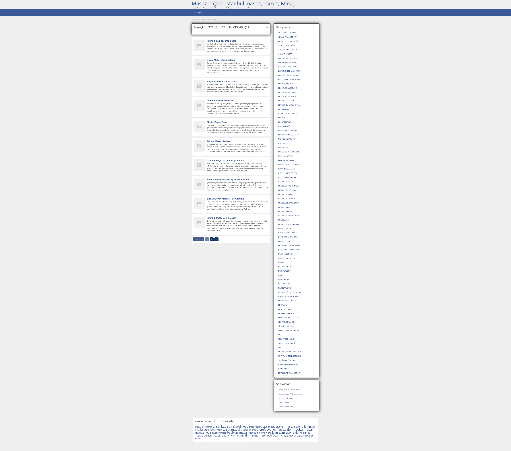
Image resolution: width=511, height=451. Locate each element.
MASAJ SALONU (284, 271)
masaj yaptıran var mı (226, 435)
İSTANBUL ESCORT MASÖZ (288, 186)
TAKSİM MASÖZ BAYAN (287, 360)
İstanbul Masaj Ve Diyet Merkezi (290, 394)
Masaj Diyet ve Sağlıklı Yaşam (289, 390)
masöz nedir (203, 432)
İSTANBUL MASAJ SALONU (288, 203)
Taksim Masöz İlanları (218, 141)
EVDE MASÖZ (283, 148)
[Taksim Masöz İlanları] (199, 151)
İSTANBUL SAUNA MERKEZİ (288, 216)
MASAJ (281, 262)
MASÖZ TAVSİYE (284, 288)
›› (216, 239)
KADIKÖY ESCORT (285, 228)
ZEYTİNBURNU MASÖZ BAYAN (289, 373)
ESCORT (281, 118)
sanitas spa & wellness (232, 426)
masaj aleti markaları (205, 427)
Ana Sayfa (198, 12)
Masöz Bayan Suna (217, 122)
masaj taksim (255, 427)
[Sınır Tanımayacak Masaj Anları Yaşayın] (199, 189)
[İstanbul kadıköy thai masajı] (199, 50)
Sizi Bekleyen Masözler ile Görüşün (225, 199)
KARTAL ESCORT (284, 241)
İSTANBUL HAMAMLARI (287, 199)
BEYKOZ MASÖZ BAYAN (287, 97)
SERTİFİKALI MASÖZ (286, 322)
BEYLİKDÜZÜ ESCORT (286, 101)
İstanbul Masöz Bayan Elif (220, 100)
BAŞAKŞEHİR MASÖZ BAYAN (289, 80)
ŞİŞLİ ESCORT (283, 335)
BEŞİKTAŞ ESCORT (285, 84)
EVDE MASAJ (283, 143)
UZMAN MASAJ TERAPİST (288, 365)
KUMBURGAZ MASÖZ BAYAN (289, 245)
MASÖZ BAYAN (283, 279)
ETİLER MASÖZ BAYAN (286, 139)
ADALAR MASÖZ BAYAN (287, 33)
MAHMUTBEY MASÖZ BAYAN (289, 250)
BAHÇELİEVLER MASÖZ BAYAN (290, 71)
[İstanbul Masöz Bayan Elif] (199, 110)
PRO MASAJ (282, 305)
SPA (279, 348)
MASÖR (281, 275)
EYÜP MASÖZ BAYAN (286, 156)
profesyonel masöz (272, 429)
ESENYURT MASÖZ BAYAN (288, 135)
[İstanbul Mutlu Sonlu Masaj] (199, 227)
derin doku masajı (300, 429)
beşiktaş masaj (237, 432)
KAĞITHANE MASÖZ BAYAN (288, 237)
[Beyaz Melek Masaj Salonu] (199, 70)
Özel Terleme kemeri (286, 398)
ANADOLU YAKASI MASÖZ (288, 41)
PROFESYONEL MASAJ (287, 309)
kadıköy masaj (219, 433)
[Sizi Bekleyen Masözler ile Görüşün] (199, 208)
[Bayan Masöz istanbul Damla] (199, 91)
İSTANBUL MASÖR (285, 207)
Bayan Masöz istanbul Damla (222, 81)
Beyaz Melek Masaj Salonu (221, 60)
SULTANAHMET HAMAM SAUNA (290, 352)
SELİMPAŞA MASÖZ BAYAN (288, 318)
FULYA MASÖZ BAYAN (286, 169)
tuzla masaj (231, 429)
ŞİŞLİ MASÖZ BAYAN (286, 339)
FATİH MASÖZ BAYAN (286, 160)
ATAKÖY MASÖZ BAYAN (287, 46)
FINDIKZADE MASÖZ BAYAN (288, 165)
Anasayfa (195, 19)
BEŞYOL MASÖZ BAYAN (287, 92)
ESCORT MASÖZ (284, 126)
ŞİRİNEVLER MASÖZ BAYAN (288, 331)
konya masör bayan (292, 435)
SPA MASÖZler (270, 435)
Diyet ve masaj (284, 402)
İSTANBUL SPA (283, 220)
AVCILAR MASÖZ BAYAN (287, 58)
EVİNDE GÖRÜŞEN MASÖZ (288, 152)
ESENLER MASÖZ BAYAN (287, 131)
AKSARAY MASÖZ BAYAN (287, 37)
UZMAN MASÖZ (284, 369)
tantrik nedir (216, 430)
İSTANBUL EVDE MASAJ (287, 190)
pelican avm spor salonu (285, 432)
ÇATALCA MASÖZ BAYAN (287, 114)
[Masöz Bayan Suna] (199, 132)
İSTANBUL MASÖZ (285, 211)
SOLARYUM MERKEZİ (286, 343)
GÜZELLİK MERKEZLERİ (287, 173)
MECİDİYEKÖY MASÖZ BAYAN (289, 292)
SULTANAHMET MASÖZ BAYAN (290, 356)
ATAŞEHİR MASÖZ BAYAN (288, 50)
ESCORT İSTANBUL (285, 122)
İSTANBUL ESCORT (285, 182)
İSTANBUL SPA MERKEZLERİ (289, 224)
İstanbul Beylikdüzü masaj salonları (226, 160)
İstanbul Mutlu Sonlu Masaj (221, 218)
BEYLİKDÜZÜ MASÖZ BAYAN (289, 105)
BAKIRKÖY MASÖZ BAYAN (288, 75)
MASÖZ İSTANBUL (285, 284)
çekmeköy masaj (249, 430)
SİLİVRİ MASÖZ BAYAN (286, 326)
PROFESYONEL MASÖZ (287, 313)
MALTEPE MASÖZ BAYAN (287, 258)
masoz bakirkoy (258, 432)
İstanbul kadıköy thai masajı (221, 41)
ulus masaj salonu (273, 426)
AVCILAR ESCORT (285, 54)
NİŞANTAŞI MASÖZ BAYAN (288, 296)
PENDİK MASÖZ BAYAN (287, 301)
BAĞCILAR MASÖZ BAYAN (288, 67)
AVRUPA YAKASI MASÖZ (287, 63)
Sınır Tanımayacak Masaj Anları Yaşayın (228, 179)
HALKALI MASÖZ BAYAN (287, 177)
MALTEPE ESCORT (285, 254)
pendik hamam (250, 435)
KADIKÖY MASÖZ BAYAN (287, 233)
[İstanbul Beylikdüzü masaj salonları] (199, 170)
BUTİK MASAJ (283, 109)
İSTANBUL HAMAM (285, 194)
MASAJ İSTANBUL (285, 267)
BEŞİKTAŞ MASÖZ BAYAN (287, 88)
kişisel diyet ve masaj (286, 407)
